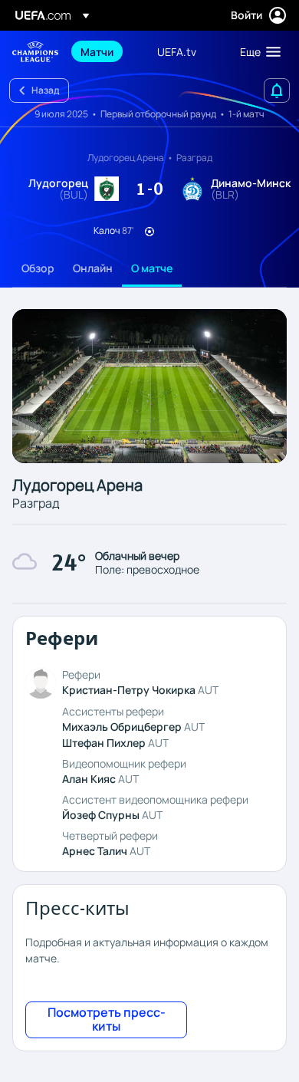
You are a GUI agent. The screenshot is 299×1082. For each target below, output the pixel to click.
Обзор (37, 268)
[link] (97, 51)
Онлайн (93, 268)
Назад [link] (45, 90)
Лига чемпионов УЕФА (35, 51)
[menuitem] (106, 51)
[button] (257, 51)
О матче (151, 268)
